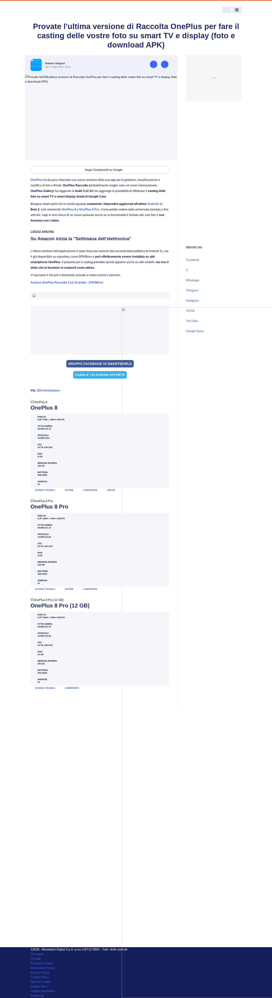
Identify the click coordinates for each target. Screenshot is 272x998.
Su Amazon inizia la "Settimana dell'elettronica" (81, 238)
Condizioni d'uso (42, 963)
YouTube (192, 320)
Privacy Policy (40, 972)
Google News (195, 331)
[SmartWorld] (52, 10)
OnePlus (37, 179)
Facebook (192, 259)
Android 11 (155, 203)
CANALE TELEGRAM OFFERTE (100, 375)
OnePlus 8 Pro (89, 209)
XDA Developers (48, 390)
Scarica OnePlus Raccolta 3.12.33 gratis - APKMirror (67, 282)
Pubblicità (37, 995)
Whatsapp (192, 280)
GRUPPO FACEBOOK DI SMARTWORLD (100, 364)
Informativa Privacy (43, 968)
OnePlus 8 (69, 209)
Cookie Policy (40, 977)
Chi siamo (37, 954)
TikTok (190, 310)
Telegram (192, 290)
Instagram (192, 300)
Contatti (36, 958)
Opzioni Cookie (41, 981)
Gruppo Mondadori (43, 991)
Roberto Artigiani (55, 63)
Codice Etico (39, 986)
